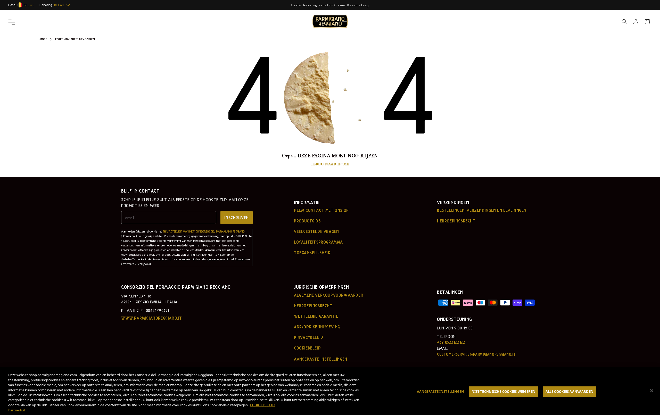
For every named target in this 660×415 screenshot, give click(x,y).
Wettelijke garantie (316, 316)
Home (43, 38)
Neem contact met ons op (321, 210)
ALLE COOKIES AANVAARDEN (569, 391)
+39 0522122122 (451, 342)
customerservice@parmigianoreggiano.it (476, 354)
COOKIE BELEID (262, 405)
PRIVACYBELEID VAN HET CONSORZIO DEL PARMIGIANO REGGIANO (204, 231)
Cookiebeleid (307, 348)
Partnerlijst (17, 410)
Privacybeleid (308, 337)
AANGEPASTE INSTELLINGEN (440, 391)
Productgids (307, 221)
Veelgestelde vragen (316, 231)
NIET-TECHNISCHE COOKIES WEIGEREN (503, 391)
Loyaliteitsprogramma (318, 242)
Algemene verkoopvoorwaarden (328, 295)
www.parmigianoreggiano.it (151, 318)
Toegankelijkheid (312, 253)
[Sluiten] (651, 390)
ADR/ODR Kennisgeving (317, 327)
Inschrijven (236, 217)
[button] (624, 21)
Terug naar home (330, 163)
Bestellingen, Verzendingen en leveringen (481, 210)
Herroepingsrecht (456, 221)
